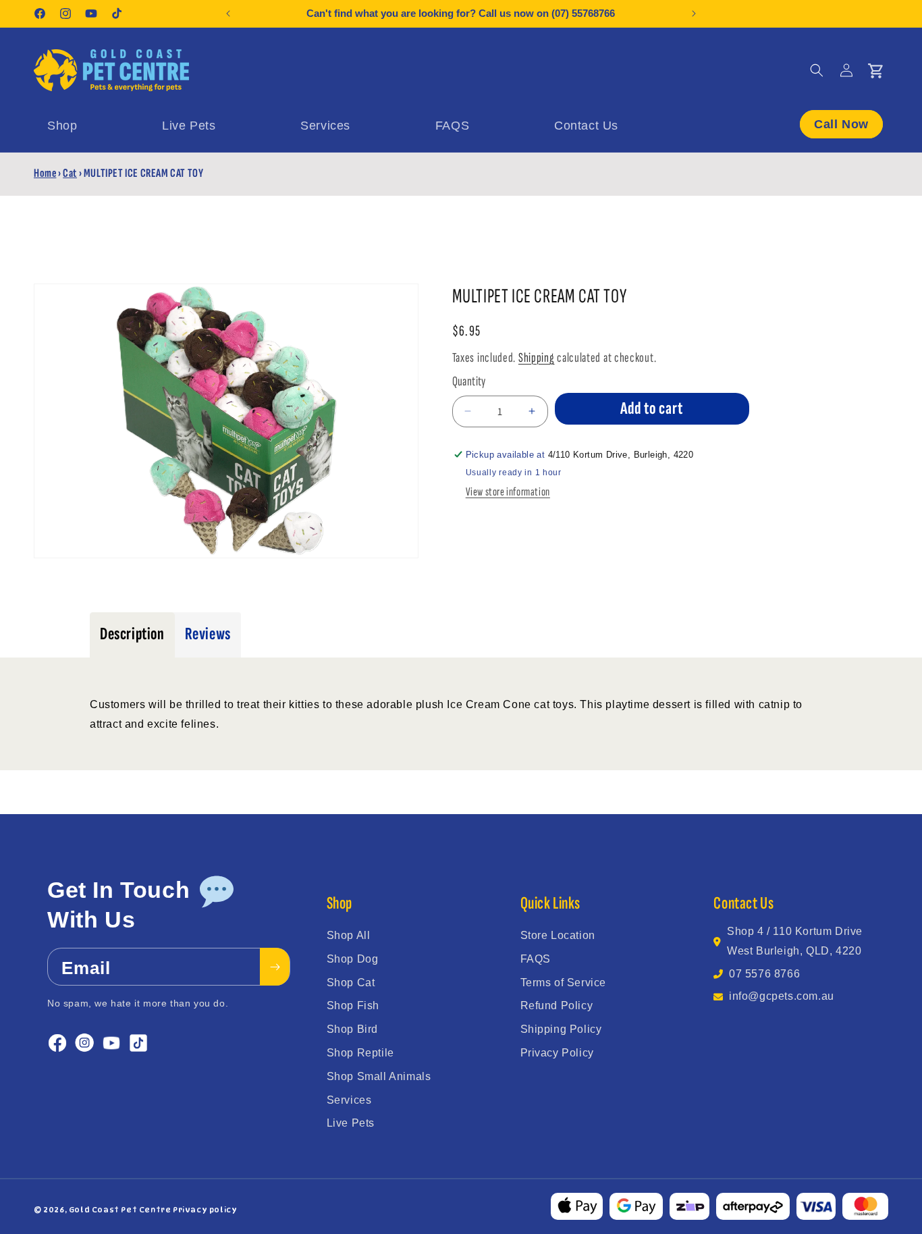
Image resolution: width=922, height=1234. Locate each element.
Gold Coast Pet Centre (120, 1209)
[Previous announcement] (228, 13)
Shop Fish (353, 1005)
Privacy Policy (557, 1052)
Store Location (557, 935)
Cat (70, 173)
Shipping (536, 358)
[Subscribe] (275, 967)
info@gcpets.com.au (781, 996)
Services (349, 1100)
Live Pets (351, 1123)
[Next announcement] (694, 13)
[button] (817, 70)
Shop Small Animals (379, 1076)
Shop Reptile (360, 1052)
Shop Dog (353, 959)
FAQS (535, 959)
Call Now (841, 124)
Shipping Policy (561, 1029)
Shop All (349, 935)
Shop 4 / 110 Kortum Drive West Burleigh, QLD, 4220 (795, 941)
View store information (508, 492)
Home (45, 173)
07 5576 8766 (764, 974)
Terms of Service (563, 982)
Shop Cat (351, 982)
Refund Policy (556, 1005)
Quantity (469, 381)
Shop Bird (352, 1029)
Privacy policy (205, 1209)
